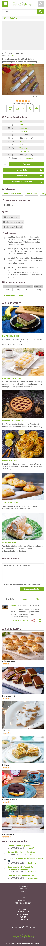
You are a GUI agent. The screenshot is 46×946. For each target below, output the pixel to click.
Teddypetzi (32, 863)
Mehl (21, 121)
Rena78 (14, 56)
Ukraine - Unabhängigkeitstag (20, 846)
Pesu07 (31, 848)
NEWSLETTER (23, 912)
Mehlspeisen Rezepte (12, 194)
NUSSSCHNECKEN (9, 460)
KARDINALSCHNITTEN (11, 378)
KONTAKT (23, 889)
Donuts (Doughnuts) (10, 800)
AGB (23, 898)
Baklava (5, 765)
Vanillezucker (24, 131)
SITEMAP (23, 891)
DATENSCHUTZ (23, 900)
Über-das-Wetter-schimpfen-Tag (21, 876)
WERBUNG (23, 909)
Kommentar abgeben (32, 589)
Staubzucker (24, 128)
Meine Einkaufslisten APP (22, 182)
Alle (37, 599)
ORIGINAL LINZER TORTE (12, 421)
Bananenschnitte (9, 696)
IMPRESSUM (23, 886)
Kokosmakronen (8, 661)
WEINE (23, 917)
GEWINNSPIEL (23, 914)
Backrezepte (32, 194)
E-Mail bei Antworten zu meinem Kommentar (22, 585)
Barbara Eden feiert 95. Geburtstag (21, 852)
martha (13, 606)
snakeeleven (33, 878)
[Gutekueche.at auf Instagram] (23, 927)
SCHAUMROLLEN (9, 543)
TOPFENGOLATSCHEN (11, 503)
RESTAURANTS (23, 920)
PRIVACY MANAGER (23, 903)
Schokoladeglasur (26, 158)
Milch (21, 141)
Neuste (24, 599)
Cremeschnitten (8, 834)
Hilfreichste (9, 599)
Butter (21, 125)
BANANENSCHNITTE (10, 336)
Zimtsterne (6, 730)
